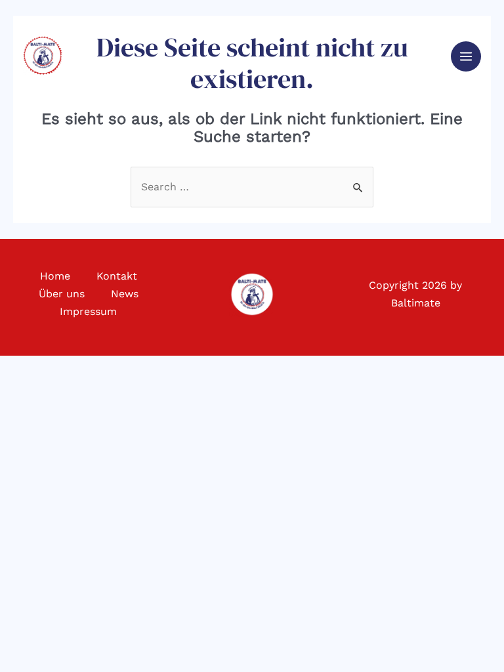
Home (55, 276)
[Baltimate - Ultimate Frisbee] (42, 55)
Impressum (88, 311)
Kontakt (116, 276)
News (124, 293)
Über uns (62, 293)
